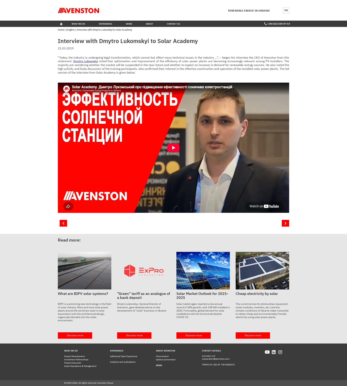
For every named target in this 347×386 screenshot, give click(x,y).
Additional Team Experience (123, 356)
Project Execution (72, 362)
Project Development (74, 356)
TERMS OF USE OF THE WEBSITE (218, 364)
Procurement (162, 356)
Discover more (75, 335)
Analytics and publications (123, 362)
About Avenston (165, 350)
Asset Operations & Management (80, 366)
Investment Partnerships (76, 359)
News (129, 23)
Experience (105, 23)
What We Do (78, 23)
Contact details (211, 350)
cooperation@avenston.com (215, 358)
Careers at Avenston (166, 359)
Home (61, 29)
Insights (70, 29)
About (149, 23)
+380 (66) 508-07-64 (278, 23)
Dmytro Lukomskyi (85, 61)
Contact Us (173, 23)
